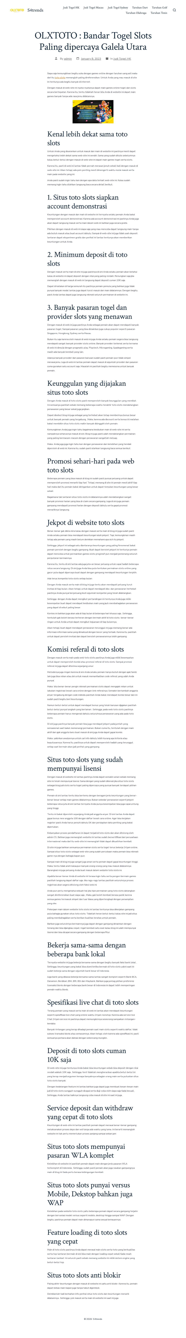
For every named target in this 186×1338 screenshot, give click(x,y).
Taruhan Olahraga (136, 13)
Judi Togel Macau (93, 7)
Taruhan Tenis (159, 13)
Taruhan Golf (159, 7)
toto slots (60, 77)
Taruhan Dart (140, 7)
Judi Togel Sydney (118, 7)
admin (68, 59)
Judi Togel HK (71, 7)
